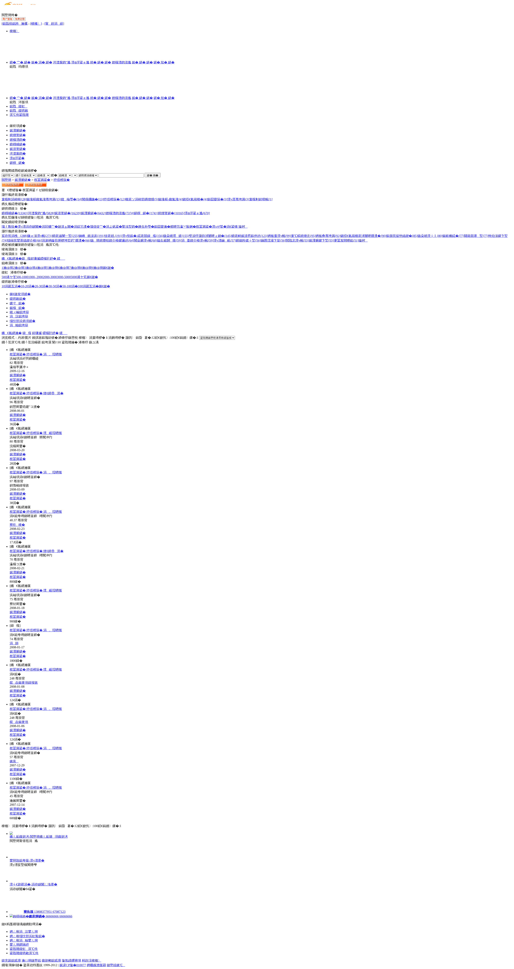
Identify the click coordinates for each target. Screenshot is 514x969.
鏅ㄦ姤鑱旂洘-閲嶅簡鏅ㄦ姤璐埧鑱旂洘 (39, 836)
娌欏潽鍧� (18, 139)
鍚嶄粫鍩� (453, 236)
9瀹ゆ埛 (97, 267)
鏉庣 (14, 761)
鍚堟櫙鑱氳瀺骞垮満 (44, 199)
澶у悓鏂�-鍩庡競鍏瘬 (142, 236)
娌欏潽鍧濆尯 (121, 62)
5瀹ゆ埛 (52, 267)
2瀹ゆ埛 (18, 267)
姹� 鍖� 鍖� (100, 62)
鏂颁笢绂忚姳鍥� (402, 236)
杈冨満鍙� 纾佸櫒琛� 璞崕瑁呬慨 (36, 433)
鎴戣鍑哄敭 (19, 110)
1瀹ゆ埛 (7, 267)
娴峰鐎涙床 (91, 236)
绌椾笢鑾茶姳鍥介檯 (24, 240)
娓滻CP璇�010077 (72, 965)
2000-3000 (50, 277)
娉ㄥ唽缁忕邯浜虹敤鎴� (27, 936)
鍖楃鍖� (17, 162)
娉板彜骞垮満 (328, 236)
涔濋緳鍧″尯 (61, 62)
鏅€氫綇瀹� (12, 258)
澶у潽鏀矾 (224, 240)
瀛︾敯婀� (188, 226)
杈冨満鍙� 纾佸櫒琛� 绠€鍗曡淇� (36, 393)
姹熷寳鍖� (18, 135)
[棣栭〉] (36, 23)
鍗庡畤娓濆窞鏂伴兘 (250, 236)
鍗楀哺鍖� (18, 144)
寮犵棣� (17, 524)
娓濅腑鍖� (18, 130)
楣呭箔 (175, 226)
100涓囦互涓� (88, 286)
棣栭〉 (14, 31)
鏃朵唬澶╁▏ (430, 236)
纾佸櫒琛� (62, 180)
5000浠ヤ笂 (79, 277)
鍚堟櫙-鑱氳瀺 (170, 199)
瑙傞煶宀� (98, 226)
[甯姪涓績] (54, 23)
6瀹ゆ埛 (63, 267)
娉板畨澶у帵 (279, 236)
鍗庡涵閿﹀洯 (65, 236)
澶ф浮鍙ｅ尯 (80, 62)
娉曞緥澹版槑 (96, 965)
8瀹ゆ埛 (86, 267)
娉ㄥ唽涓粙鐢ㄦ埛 (24, 940)
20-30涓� (42, 286)
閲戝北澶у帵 (297, 240)
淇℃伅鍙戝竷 (19, 114)
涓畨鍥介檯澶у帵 (197, 240)
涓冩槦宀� (50, 226)
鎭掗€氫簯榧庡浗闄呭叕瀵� (363, 236)
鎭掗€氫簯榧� (195, 199)
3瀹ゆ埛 (29, 267)
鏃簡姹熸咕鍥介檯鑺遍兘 (112, 240)
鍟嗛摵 (35, 258)
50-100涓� (70, 286)
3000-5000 (64, 277)
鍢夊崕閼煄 (169, 240)
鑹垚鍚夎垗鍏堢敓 (24, 682)
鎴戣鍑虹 (18, 106)
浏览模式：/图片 (16, 337)
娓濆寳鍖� (18, 149)
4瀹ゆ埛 (41, 267)
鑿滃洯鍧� (130, 226)
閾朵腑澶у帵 (145, 240)
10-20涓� (28, 286)
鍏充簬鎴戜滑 (11, 960)
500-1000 (22, 277)
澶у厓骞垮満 (238, 199)
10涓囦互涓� (11, 286)
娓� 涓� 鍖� (41, 62)
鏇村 (243, 226)
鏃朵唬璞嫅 (176, 236)
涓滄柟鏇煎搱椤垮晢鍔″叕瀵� (66, 240)
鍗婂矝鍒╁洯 (248, 240)
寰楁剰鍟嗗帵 (260, 199)
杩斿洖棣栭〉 (91, 960)
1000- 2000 (35, 277)
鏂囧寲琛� (217, 199)
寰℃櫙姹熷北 (303, 236)
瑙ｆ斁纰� (10, 226)
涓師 (14, 643)
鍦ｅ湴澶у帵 (39, 236)
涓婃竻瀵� (82, 226)
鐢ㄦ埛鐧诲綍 (19, 944)
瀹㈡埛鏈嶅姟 (31, 960)
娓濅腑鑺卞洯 (321, 240)
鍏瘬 (26, 258)
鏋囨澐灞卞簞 (273, 240)
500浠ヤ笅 (9, 277)
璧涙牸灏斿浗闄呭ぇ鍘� (210, 236)
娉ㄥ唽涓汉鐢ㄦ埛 (24, 931)
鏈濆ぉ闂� (66, 226)
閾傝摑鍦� (93, 199)
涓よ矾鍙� (114, 226)
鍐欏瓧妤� (48, 258)
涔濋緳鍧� (18, 153)
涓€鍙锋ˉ (232, 226)
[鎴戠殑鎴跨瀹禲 (15, 23)
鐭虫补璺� (146, 226)
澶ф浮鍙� (17, 158)
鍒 (60, 258)
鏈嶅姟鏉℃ (116, 965)
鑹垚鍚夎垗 (19, 722)
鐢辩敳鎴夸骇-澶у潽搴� (27, 860)
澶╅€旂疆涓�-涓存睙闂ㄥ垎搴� (33, 884)
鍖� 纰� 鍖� (164, 62)
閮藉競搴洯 (476, 236)
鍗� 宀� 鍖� (20, 62)
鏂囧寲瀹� (162, 226)
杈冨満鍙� (42, 180)
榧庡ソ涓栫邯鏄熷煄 (141, 199)
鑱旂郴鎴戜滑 (51, 960)
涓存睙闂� (34, 226)
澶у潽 (22, 226)
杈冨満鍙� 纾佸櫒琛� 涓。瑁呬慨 (36, 354)
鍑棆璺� (71, 199)
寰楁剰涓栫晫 (14, 199)
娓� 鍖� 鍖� (142, 62)
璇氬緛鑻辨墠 (71, 960)
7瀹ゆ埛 (74, 267)
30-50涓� (55, 286)
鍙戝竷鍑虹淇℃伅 (24, 949)
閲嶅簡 (6, 180)
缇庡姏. (113, 236)
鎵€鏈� (108, 267)
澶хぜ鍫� (219, 226)
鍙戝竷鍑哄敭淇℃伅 (24, 953)
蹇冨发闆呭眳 (346, 240)
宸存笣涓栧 (14, 236)
